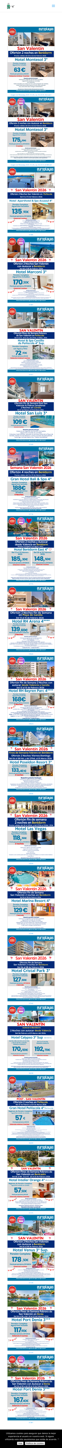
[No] (58, 1438)
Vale (20, 1443)
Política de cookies (35, 1443)
